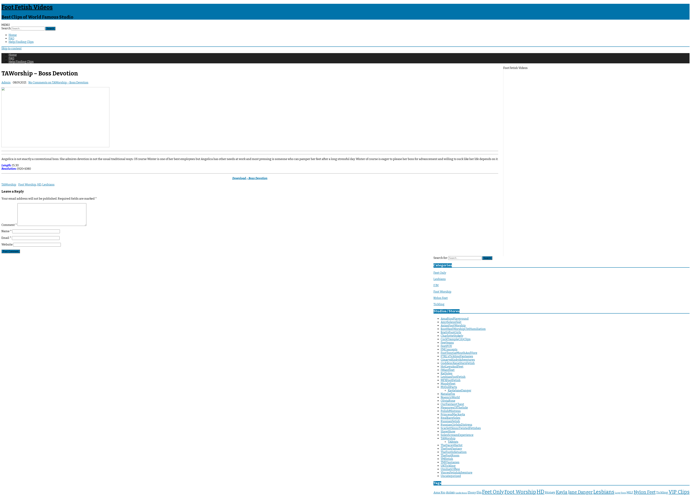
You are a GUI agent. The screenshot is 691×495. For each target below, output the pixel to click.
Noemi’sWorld (450, 397)
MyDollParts (449, 387)
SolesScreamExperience (457, 435)
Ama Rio (439, 492)
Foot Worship (27, 184)
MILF (630, 492)
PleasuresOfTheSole (454, 407)
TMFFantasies (450, 462)
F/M (436, 285)
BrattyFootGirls (451, 332)
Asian (450, 492)
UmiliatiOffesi (450, 469)
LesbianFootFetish (453, 377)
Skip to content (11, 48)
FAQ (11, 38)
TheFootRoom (450, 455)
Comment (9, 225)
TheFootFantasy (451, 448)
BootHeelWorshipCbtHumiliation (463, 329)
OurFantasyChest (452, 404)
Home (13, 35)
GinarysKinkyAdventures (458, 359)
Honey (550, 492)
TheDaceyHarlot (451, 445)
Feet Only (439, 272)
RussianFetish (450, 421)
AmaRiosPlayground (455, 318)
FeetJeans (447, 342)
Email (6, 238)
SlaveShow (448, 431)
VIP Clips (679, 492)
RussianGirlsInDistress (456, 424)
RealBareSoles (450, 418)
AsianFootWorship (453, 325)
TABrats (453, 442)
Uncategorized (451, 476)
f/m (479, 492)
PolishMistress (451, 411)
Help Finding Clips (21, 42)
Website (7, 244)
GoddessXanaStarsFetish (458, 363)
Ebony (472, 492)
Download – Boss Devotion (249, 178)
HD (39, 184)
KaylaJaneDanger (459, 390)
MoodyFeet (448, 383)
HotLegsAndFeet (452, 366)
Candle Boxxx (461, 493)
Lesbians (48, 184)
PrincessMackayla (453, 414)
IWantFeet (448, 370)
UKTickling (448, 465)
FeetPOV (446, 346)
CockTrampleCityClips (456, 339)
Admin (6, 82)
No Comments (58, 82)
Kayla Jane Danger (574, 492)
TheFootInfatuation (454, 452)
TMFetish (447, 459)
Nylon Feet (440, 298)
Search (6, 28)
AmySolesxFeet (451, 322)
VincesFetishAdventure (456, 472)
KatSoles (446, 373)
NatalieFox (448, 394)
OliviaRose (448, 400)
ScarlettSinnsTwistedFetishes (461, 428)
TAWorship (8, 184)
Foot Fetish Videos (27, 7)
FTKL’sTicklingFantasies (457, 356)
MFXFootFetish (450, 380)
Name (6, 231)
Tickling (438, 304)
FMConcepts (449, 349)
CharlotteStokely (452, 336)
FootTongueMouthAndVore (459, 353)
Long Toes (620, 492)
